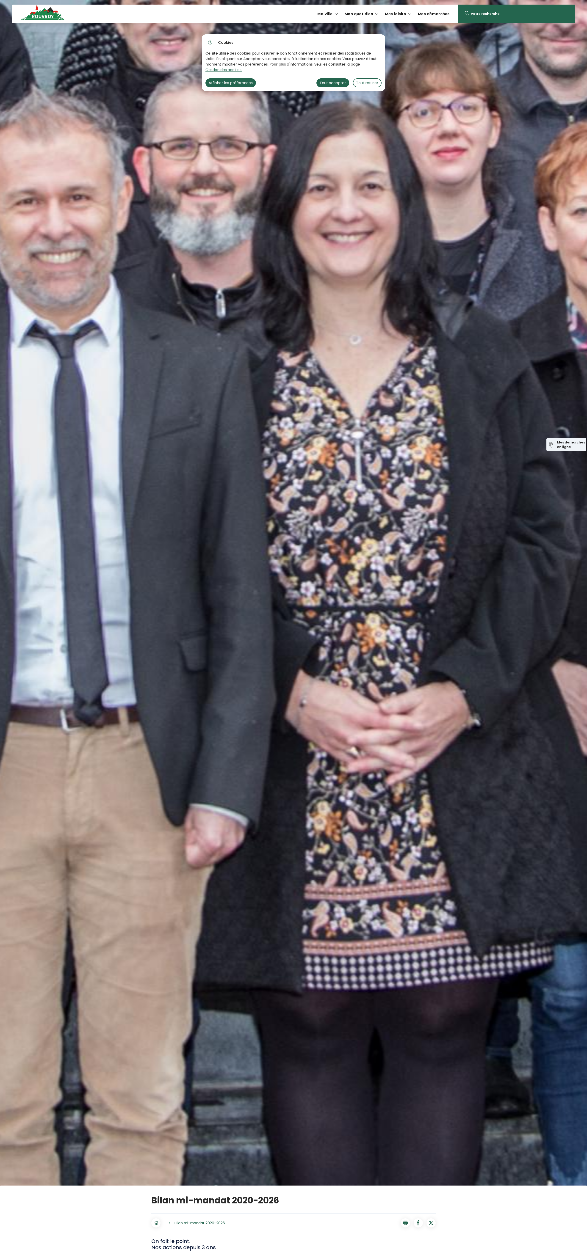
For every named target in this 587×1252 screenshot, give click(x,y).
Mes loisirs (395, 14)
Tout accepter (333, 82)
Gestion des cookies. (223, 69)
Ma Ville (325, 14)
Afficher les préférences (231, 82)
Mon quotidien (359, 14)
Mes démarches (434, 14)
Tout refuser (367, 82)
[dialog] (293, 62)
